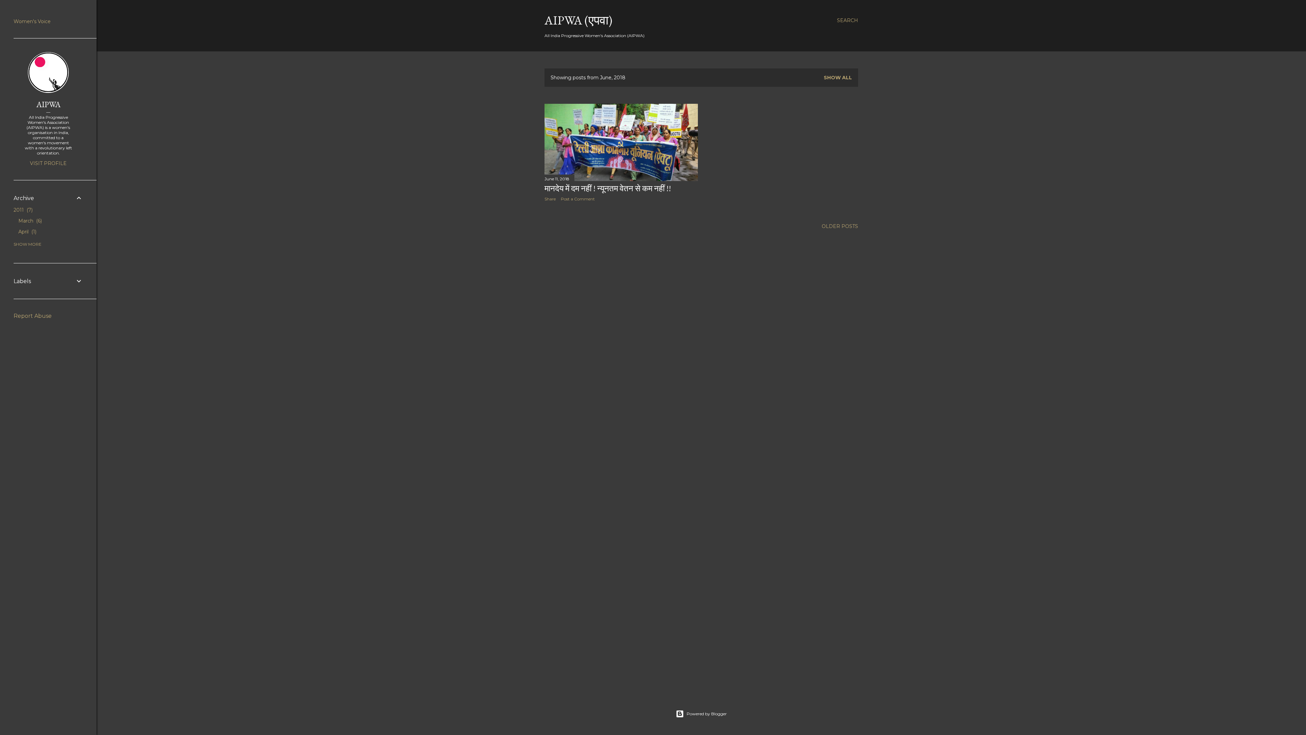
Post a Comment (578, 198)
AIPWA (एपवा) (578, 20)
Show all (838, 78)
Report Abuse (33, 316)
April (26, 232)
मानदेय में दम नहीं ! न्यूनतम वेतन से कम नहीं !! (608, 188)
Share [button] (550, 198)
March (29, 221)
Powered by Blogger (707, 713)
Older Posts (840, 226)
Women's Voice (32, 21)
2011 (22, 210)
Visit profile (48, 163)
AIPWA (48, 104)
